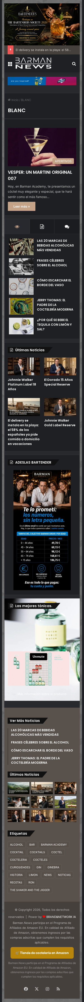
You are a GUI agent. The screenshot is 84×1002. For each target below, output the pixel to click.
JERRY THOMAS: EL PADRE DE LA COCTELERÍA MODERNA (55, 305)
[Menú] (10, 65)
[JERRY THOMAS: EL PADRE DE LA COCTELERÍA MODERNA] (21, 306)
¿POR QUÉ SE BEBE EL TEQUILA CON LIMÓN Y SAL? (54, 324)
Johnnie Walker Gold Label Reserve (59, 422)
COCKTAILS (37, 852)
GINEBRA (53, 867)
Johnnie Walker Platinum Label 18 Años (22, 384)
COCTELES (40, 859)
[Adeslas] (42, 530)
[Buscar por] (74, 65)
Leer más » (21, 206)
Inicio (15, 100)
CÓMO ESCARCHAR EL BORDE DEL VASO (54, 282)
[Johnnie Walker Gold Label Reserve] (60, 407)
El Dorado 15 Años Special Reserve (58, 382)
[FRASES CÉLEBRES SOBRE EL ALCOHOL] (21, 266)
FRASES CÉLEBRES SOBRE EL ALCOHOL (52, 262)
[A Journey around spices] (42, 24)
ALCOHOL (16, 844)
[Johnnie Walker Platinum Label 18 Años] (24, 366)
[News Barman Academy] (33, 63)
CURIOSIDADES (20, 867)
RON (31, 882)
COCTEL (56, 852)
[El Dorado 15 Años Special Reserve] (60, 366)
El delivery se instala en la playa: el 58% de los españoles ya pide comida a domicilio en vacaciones (24, 432)
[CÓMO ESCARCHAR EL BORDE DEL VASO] (21, 286)
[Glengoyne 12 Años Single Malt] (65, 802)
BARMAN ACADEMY (54, 844)
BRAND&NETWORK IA (61, 917)
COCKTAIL (17, 852)
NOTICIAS (64, 875)
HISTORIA (16, 875)
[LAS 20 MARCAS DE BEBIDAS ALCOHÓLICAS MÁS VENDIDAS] (21, 246)
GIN (39, 867)
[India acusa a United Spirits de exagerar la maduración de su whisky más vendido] (42, 802)
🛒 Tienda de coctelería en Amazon (42, 953)
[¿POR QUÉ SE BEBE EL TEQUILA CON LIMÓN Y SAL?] (21, 326)
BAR (32, 844)
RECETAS (16, 882)
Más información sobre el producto (42, 694)
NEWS (48, 875)
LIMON (33, 875)
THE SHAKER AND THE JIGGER (30, 890)
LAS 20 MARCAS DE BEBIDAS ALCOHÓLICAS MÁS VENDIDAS (55, 245)
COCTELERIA (18, 859)
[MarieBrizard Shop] (42, 81)
